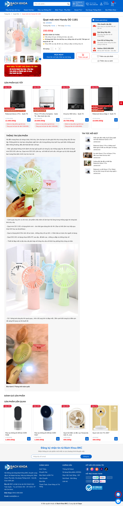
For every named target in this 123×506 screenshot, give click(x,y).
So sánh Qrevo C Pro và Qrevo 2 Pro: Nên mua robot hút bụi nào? (104, 154)
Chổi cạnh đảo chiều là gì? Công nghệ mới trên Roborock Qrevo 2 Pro (104, 139)
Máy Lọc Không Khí (44, 10)
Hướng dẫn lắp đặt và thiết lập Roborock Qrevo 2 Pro (102, 162)
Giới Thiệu (42, 469)
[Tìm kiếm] (68, 4)
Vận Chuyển (43, 478)
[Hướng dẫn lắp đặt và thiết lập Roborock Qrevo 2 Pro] (87, 163)
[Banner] (22, 70)
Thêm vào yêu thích (106, 56)
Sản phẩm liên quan (15, 401)
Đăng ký (86, 456)
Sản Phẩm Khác (110, 10)
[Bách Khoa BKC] (16, 4)
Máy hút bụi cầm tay (13, 10)
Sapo (80, 504)
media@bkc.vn (14, 496)
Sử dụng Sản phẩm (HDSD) (71, 472)
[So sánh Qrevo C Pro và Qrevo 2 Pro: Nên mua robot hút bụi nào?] (87, 155)
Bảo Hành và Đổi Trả (46, 475)
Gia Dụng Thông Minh (94, 10)
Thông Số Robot (68, 469)
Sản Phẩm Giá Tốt (13, 82)
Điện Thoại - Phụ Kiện (63, 10)
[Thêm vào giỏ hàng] (58, 120)
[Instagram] (92, 469)
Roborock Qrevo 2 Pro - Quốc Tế (16, 114)
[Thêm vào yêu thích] (29, 99)
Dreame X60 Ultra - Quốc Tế (73, 114)
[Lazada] (101, 469)
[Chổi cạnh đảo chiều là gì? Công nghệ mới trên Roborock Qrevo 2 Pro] (87, 139)
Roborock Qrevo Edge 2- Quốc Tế (104, 114)
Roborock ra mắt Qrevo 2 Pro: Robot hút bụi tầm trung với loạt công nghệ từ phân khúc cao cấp (105, 171)
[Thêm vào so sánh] (29, 103)
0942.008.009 (108, 48)
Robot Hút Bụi (29, 10)
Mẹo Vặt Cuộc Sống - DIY (71, 475)
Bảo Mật (42, 481)
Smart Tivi (78, 10)
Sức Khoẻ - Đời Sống (69, 478)
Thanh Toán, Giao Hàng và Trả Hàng (49, 485)
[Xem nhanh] (29, 95)
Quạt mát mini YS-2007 (101, 433)
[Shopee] (96, 469)
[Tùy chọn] (29, 120)
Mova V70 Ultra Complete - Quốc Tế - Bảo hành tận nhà (46, 115)
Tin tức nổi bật (90, 133)
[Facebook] (87, 469)
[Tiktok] (106, 469)
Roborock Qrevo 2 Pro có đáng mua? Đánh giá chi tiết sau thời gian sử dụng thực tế (104, 147)
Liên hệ (65, 481)
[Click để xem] (22, 36)
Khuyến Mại (43, 472)
